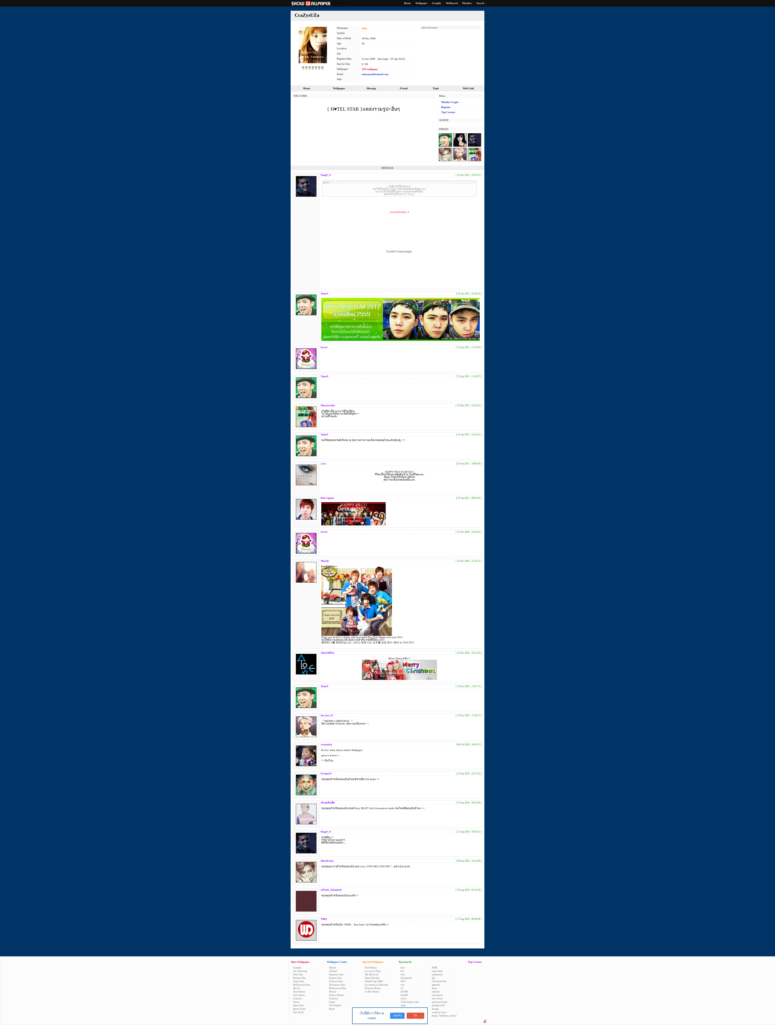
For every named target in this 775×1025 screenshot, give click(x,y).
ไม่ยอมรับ (415, 1016)
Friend (403, 88)
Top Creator (448, 112)
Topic (436, 88)
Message (371, 88)
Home (306, 88)
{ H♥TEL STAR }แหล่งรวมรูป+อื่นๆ (363, 109)
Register (446, 107)
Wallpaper (339, 88)
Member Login (449, 102)
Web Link (468, 88)
